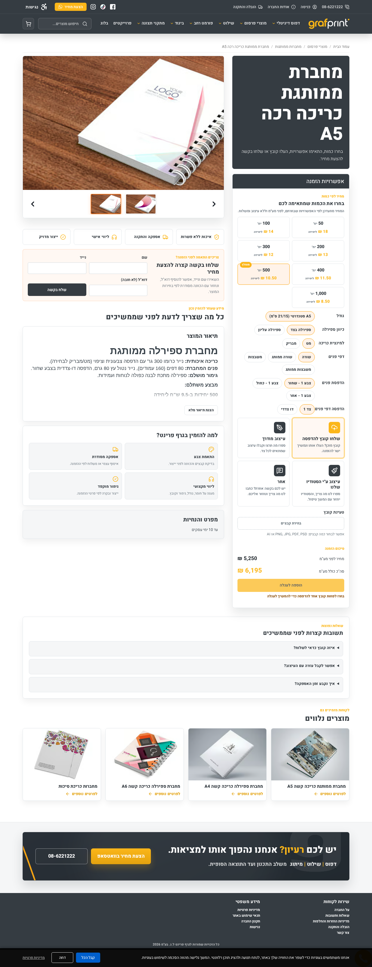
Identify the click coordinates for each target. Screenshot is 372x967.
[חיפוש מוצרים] (85, 24)
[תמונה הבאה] (214, 204)
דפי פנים (336, 357)
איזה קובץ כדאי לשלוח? (314, 648)
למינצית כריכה (331, 343)
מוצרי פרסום (317, 47)
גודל (340, 316)
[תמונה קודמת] (33, 204)
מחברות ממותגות (288, 47)
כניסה (305, 7)
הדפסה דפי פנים (331, 409)
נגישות (255, 927)
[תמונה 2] (141, 204)
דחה (62, 957)
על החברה (341, 910)
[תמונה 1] (106, 204)
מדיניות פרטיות (248, 910)
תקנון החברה (250, 921)
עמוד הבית (341, 47)
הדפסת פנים (333, 383)
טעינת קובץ (334, 512)
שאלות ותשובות (337, 915)
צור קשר (343, 932)
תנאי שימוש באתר (246, 915)
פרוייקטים (122, 23)
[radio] (290, 316)
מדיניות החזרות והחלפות (331, 921)
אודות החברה (278, 7)
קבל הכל (88, 957)
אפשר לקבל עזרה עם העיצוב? (309, 666)
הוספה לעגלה (291, 585)
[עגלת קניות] (28, 23)
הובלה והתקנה (244, 7)
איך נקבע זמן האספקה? (315, 684)
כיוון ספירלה (333, 329)
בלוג (104, 23)
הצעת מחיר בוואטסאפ (121, 856)
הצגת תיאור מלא (201, 410)
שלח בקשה (56, 290)
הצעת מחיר (74, 7)
